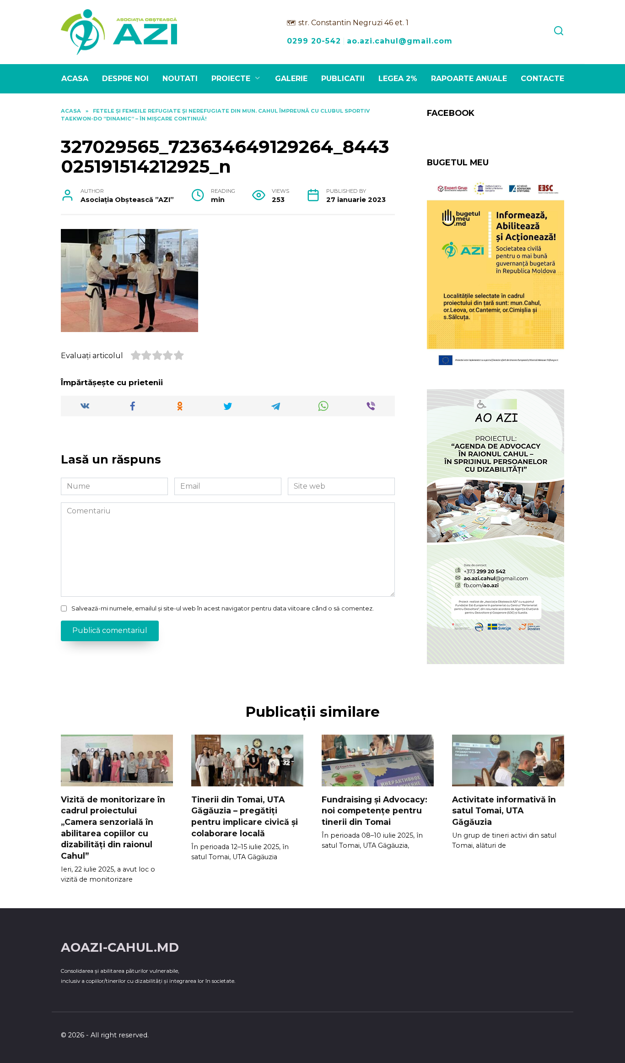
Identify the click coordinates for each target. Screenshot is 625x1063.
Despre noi (125, 78)
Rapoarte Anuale (469, 78)
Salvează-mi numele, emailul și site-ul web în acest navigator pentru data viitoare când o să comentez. (222, 608)
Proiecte (230, 78)
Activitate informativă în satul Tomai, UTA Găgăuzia (504, 810)
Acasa (74, 78)
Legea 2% (397, 78)
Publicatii (343, 78)
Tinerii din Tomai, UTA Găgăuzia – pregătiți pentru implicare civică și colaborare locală (244, 816)
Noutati (180, 78)
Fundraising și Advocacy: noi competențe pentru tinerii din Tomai (374, 810)
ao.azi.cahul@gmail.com (400, 41)
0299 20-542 (314, 41)
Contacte (542, 78)
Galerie (291, 78)
